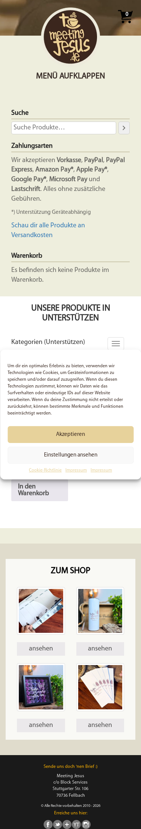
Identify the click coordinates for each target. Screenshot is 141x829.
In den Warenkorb (33, 490)
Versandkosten (32, 235)
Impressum (76, 470)
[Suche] (124, 128)
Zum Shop (70, 571)
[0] (125, 25)
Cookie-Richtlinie (45, 470)
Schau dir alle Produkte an (48, 225)
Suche (20, 113)
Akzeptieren (70, 434)
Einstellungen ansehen (70, 455)
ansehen (41, 649)
